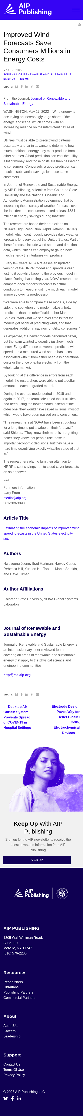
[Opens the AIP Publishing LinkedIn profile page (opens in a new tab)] (19, 1099)
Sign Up (37, 860)
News (24, 78)
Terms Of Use (13, 1069)
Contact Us (11, 1064)
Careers (9, 1031)
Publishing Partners (18, 992)
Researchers (13, 982)
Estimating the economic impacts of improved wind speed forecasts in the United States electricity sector (41, 533)
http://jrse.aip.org (17, 675)
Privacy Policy (14, 1075)
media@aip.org (15, 498)
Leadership (11, 1036)
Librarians (11, 987)
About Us (10, 1026)
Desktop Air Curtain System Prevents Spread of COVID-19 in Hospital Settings (17, 717)
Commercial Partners (19, 997)
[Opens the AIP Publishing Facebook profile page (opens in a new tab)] (12, 1099)
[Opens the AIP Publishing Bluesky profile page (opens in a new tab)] (5, 1099)
